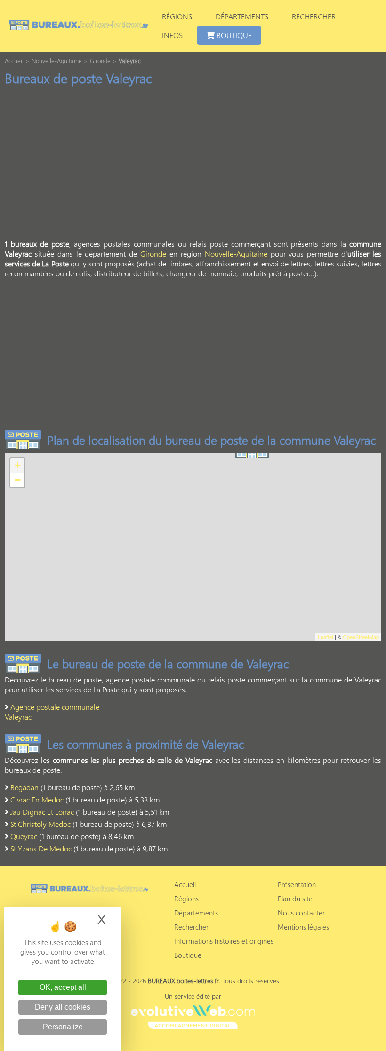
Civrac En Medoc (37, 799)
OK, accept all (63, 987)
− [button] (18, 480)
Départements (242, 16)
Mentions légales (303, 926)
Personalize (63, 1027)
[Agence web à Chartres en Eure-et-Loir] (193, 1016)
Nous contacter (301, 912)
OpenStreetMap (361, 637)
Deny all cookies (62, 1007)
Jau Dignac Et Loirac (42, 812)
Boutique (233, 35)
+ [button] (18, 465)
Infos (172, 35)
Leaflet (325, 637)
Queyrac (23, 836)
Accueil (185, 884)
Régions (177, 16)
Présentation (297, 884)
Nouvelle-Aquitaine (236, 253)
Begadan (24, 787)
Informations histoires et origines (223, 941)
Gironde (153, 253)
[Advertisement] (193, 165)
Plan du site (295, 898)
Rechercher (314, 16)
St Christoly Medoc (40, 824)
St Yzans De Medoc (41, 848)
